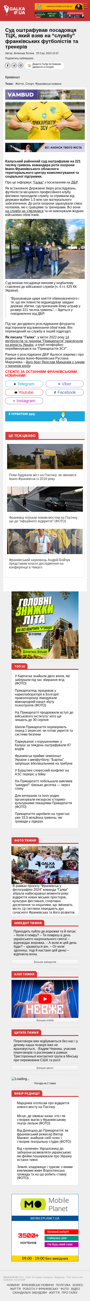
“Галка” (38, 182)
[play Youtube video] (45, 999)
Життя (19, 83)
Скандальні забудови (30, 1292)
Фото (64, 1288)
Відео (75, 1288)
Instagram (25, 400)
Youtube (25, 392)
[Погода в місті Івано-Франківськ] (45, 1079)
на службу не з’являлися (24, 211)
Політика (63, 1285)
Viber (65, 384)
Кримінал (12, 77)
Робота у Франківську (40, 1288)
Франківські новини (48, 83)
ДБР (74, 182)
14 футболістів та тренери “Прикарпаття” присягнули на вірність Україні (44, 341)
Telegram (25, 384)
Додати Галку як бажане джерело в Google (46, 65)
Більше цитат (45, 1068)
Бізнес (78, 1285)
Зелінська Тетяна (24, 53)
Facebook (66, 392)
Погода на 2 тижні (45, 1083)
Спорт (29, 83)
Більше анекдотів (45, 962)
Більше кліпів (45, 1020)
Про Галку (70, 1292)
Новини (13, 1285)
